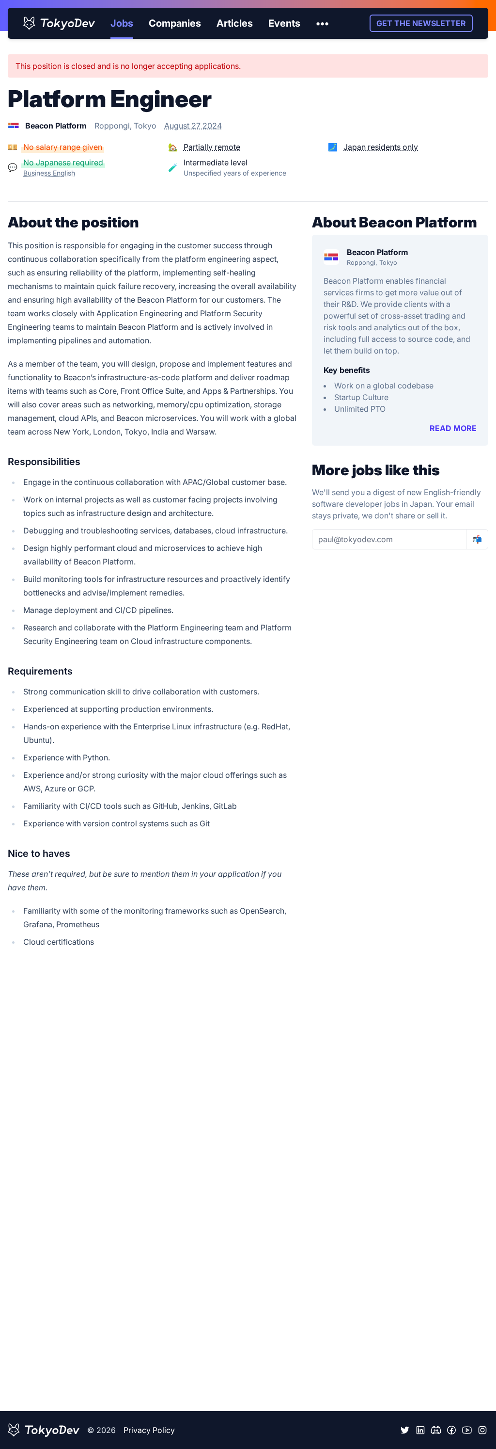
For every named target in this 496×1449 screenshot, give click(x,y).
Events (284, 23)
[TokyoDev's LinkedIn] (420, 1430)
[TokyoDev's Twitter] (405, 1430)
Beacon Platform (377, 252)
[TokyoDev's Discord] (436, 1430)
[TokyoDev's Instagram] (482, 1430)
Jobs (121, 23)
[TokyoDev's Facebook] (451, 1430)
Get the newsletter (421, 23)
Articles (235, 23)
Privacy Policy (149, 1430)
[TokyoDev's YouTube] (467, 1430)
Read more (453, 428)
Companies (175, 23)
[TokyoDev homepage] (59, 23)
